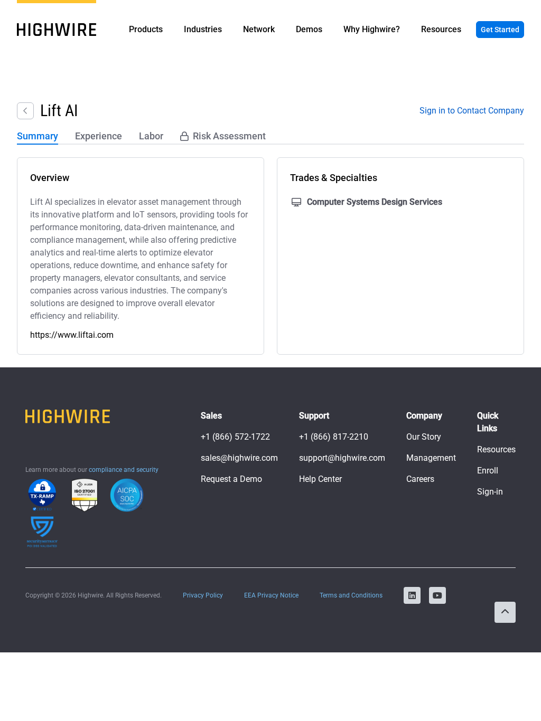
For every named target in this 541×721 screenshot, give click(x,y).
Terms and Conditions (351, 595)
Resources (496, 449)
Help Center (320, 479)
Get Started (500, 29)
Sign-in (490, 492)
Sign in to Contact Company (471, 111)
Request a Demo (231, 479)
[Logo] (56, 29)
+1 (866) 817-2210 (333, 437)
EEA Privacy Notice (271, 595)
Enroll (487, 471)
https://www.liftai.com (72, 335)
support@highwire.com (342, 458)
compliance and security (123, 469)
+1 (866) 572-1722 (235, 437)
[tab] (37, 137)
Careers (420, 479)
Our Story (423, 437)
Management (431, 458)
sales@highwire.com (239, 458)
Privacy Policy (203, 595)
